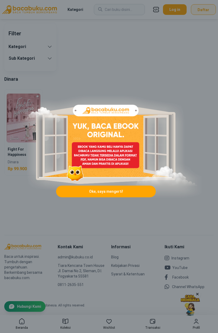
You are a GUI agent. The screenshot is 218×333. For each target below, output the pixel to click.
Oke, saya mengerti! (106, 191)
